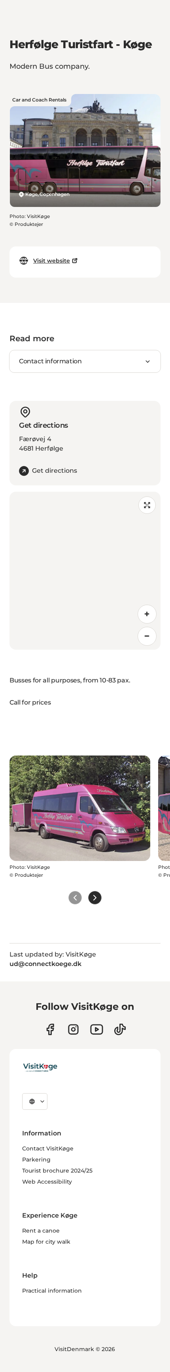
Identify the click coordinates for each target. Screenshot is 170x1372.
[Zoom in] (147, 614)
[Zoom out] (147, 636)
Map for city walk (46, 1241)
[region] (85, 571)
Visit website (51, 260)
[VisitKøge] (40, 1068)
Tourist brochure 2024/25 (57, 1170)
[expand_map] (147, 505)
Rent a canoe (41, 1230)
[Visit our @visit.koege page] (120, 1029)
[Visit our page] (50, 1029)
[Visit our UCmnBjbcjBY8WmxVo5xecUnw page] (97, 1029)
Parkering (36, 1159)
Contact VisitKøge (48, 1148)
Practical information (52, 1290)
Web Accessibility (47, 1181)
